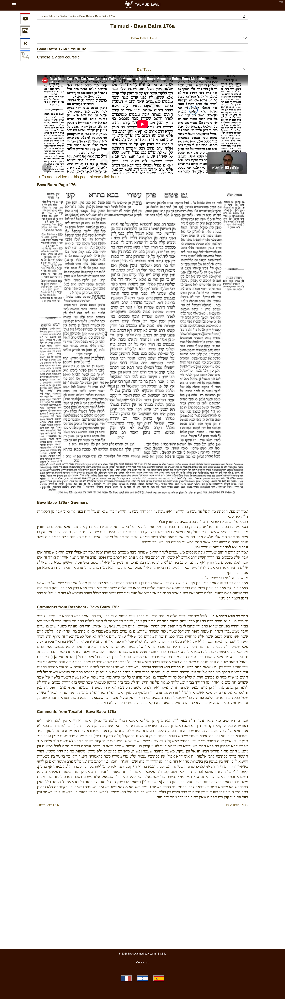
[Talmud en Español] (158, 978)
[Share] (244, 16)
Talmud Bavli (147, 4)
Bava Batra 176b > (237, 805)
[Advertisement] (142, 817)
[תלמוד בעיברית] (142, 978)
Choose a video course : (58, 57)
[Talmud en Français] (126, 978)
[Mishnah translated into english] (25, 56)
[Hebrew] (25, 44)
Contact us (142, 962)
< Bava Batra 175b (48, 805)
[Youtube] (25, 19)
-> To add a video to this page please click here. (78, 177)
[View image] (25, 31)
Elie (164, 953)
